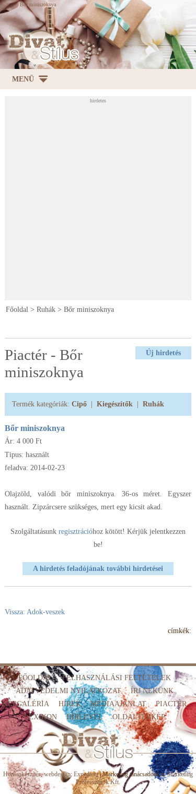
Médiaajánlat (118, 704)
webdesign (57, 774)
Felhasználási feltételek (116, 678)
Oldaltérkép (138, 717)
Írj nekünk (152, 691)
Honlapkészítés (22, 774)
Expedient (86, 774)
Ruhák (46, 309)
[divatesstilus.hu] (41, 47)
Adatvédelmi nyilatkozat (68, 691)
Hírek (70, 704)
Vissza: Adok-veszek (35, 612)
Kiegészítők (115, 404)
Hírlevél (84, 717)
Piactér (171, 704)
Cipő (79, 404)
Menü (23, 79)
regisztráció (76, 531)
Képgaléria (26, 704)
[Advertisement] (98, 201)
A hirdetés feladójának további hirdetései (98, 569)
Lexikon (40, 717)
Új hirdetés (163, 353)
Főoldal (17, 309)
